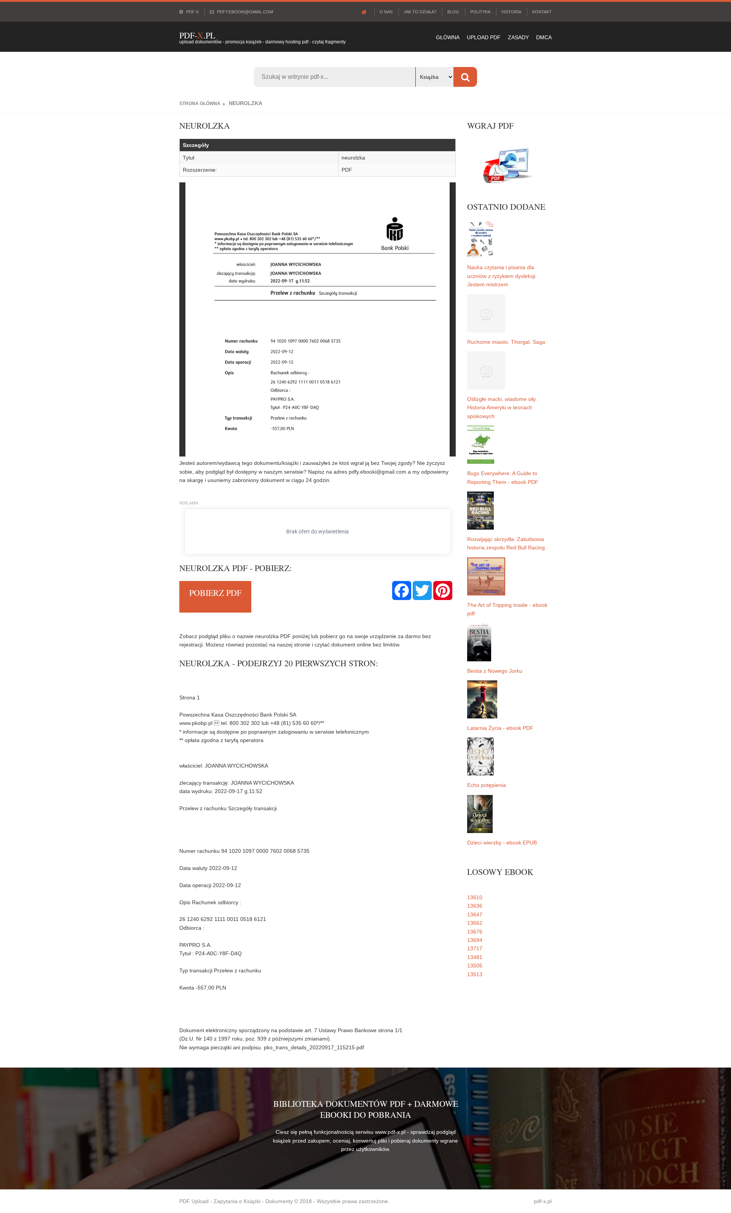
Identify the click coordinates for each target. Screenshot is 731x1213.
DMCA (544, 37)
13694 (474, 940)
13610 (474, 897)
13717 (474, 948)
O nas (386, 12)
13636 (474, 906)
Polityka (480, 12)
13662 (474, 923)
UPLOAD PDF (484, 37)
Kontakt (542, 12)
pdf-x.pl (543, 1201)
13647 (474, 914)
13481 (474, 957)
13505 (474, 965)
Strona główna (199, 103)
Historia (511, 12)
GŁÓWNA (448, 37)
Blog (453, 12)
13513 (474, 974)
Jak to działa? (420, 12)
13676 (474, 932)
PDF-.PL (197, 35)
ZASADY (518, 37)
